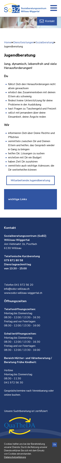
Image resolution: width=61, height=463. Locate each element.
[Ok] (54, 444)
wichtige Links (17, 199)
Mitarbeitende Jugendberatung (30, 180)
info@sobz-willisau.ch (16, 289)
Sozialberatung (45, 42)
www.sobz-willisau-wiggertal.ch (23, 293)
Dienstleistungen (23, 42)
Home (7, 42)
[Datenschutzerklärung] (15, 457)
